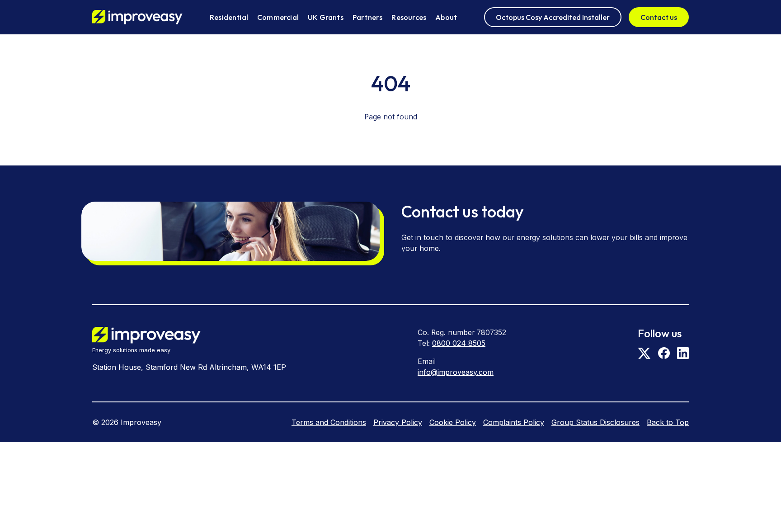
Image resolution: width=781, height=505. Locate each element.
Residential (229, 17)
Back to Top (668, 422)
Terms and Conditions (329, 422)
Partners (368, 17)
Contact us (658, 17)
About (446, 17)
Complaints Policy (513, 422)
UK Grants (325, 17)
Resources (408, 17)
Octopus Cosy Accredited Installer (553, 17)
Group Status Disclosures (595, 422)
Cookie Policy (452, 422)
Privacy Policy (397, 422)
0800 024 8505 (458, 343)
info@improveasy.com (456, 372)
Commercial (278, 17)
